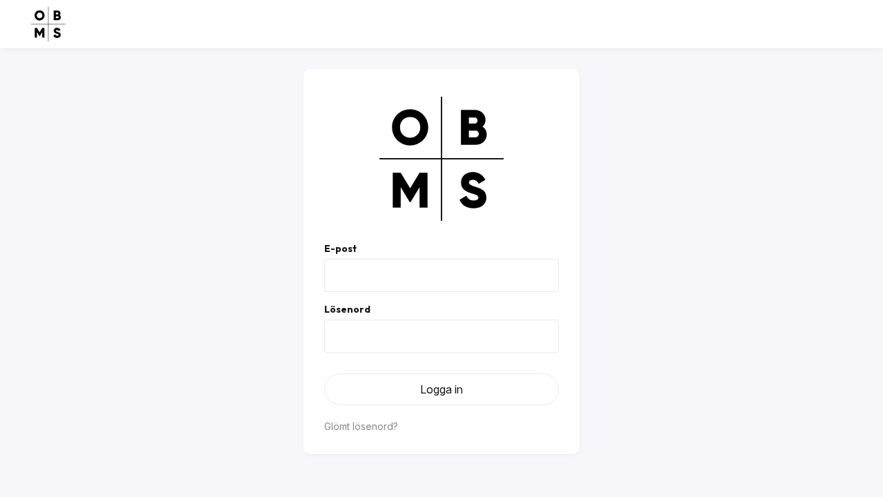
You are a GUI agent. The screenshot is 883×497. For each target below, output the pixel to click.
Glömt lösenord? (361, 426)
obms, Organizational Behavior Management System (48, 24)
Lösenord (347, 309)
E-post (340, 248)
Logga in (441, 389)
